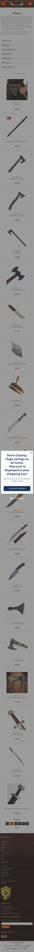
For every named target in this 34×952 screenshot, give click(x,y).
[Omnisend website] (17, 497)
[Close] (31, 453)
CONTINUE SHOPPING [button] (17, 489)
